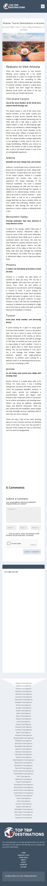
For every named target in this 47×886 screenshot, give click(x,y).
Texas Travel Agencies (23, 798)
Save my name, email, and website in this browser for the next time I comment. (22, 534)
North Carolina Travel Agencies (23, 771)
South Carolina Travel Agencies (24, 790)
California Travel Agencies (23, 694)
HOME (23, 853)
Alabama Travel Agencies (23, 683)
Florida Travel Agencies (23, 705)
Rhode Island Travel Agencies (23, 787)
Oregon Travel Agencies (23, 782)
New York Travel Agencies (23, 768)
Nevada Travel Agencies (23, 757)
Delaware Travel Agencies (23, 702)
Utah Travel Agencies (23, 801)
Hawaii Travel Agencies (23, 711)
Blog (29, 27)
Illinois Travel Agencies (23, 716)
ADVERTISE (23, 864)
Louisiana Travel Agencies (23, 730)
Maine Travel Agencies (23, 733)
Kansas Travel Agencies (23, 724)
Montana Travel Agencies (23, 752)
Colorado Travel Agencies (23, 697)
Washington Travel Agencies (23, 809)
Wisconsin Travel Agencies (23, 815)
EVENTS (23, 860)
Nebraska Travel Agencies (23, 754)
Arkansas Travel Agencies (23, 691)
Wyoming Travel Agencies (23, 818)
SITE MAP (23, 867)
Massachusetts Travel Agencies (24, 738)
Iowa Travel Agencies (23, 722)
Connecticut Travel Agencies (23, 700)
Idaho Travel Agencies (23, 713)
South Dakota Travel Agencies (23, 793)
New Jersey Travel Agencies (23, 763)
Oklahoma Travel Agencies (23, 779)
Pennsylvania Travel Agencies (23, 785)
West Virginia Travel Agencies (23, 812)
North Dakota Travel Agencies (23, 774)
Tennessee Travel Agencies (23, 796)
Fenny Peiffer (9, 27)
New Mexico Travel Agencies (23, 765)
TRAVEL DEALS (23, 857)
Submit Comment (32, 552)
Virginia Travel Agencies (23, 807)
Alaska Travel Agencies (23, 686)
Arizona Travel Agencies (23, 689)
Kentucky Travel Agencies (23, 727)
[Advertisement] (23, 457)
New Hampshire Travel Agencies (23, 760)
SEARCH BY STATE (23, 855)
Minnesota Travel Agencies (23, 743)
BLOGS (23, 862)
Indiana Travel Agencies (23, 719)
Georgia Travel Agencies (23, 708)
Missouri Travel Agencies (23, 749)
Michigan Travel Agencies (23, 741)
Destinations (37, 27)
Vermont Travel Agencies (24, 804)
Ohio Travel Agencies (23, 776)
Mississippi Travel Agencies (23, 746)
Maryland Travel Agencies (23, 735)
